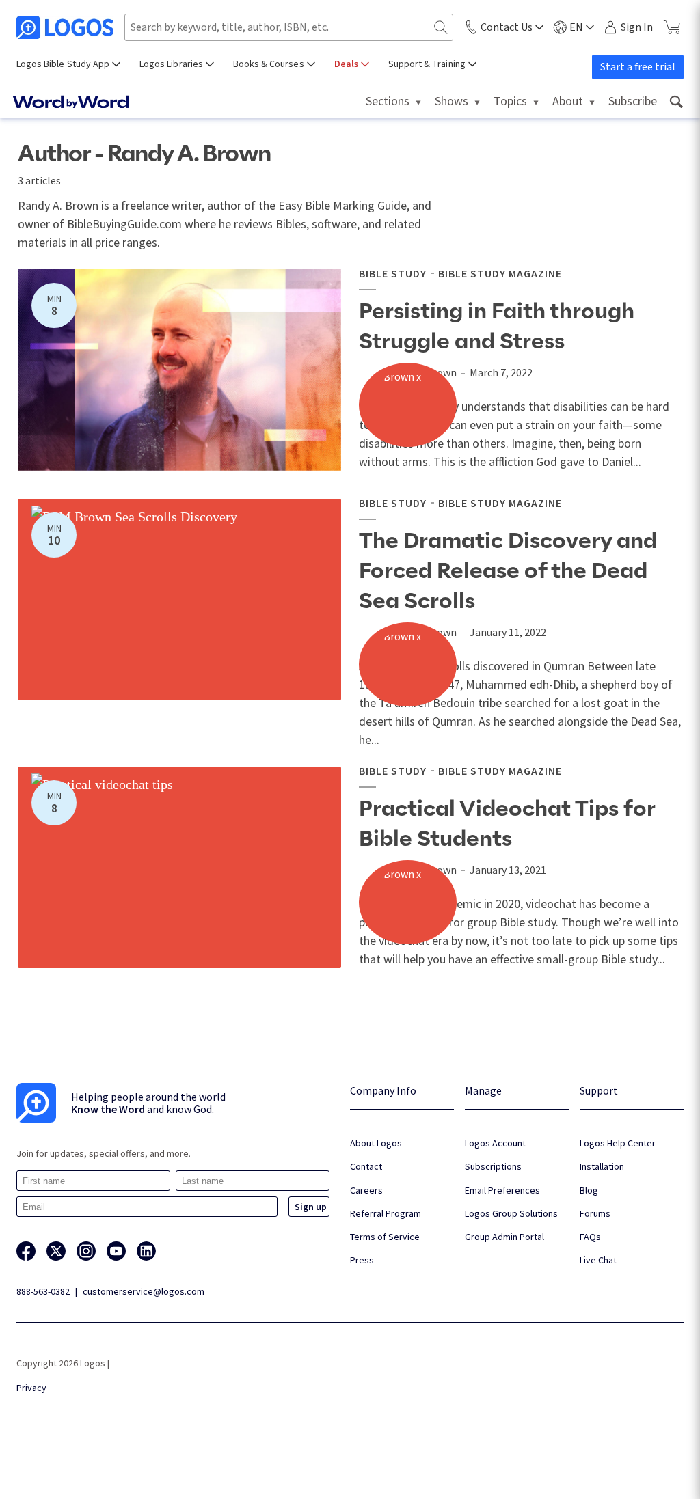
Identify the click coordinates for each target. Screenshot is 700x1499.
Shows (451, 101)
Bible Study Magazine (500, 273)
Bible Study (393, 273)
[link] (676, 101)
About (567, 101)
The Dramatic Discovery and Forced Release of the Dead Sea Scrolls (508, 571)
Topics (510, 101)
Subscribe (632, 101)
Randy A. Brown (421, 372)
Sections (387, 101)
